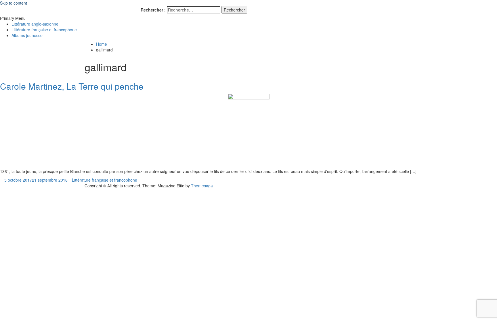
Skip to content (13, 3)
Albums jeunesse (27, 35)
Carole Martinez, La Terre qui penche (72, 86)
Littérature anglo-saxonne (35, 24)
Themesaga (202, 186)
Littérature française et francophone (44, 29)
